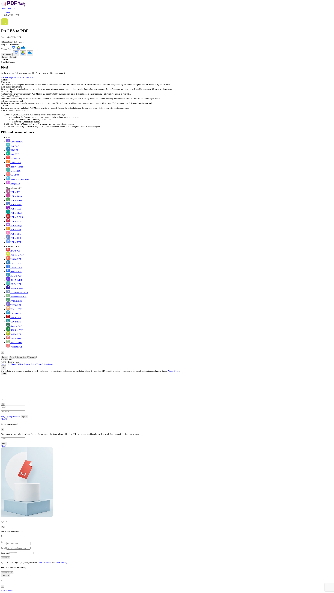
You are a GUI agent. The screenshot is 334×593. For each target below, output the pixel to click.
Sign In (4, 8)
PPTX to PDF (16, 301)
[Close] (3, 404)
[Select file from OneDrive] (23, 49)
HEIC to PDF (16, 343)
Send (12, 357)
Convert (13, 57)
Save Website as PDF (19, 292)
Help (21, 364)
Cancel (4, 57)
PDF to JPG (15, 192)
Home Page (8, 77)
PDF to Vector (16, 196)
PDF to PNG (15, 234)
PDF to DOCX (16, 217)
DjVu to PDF (16, 309)
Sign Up (11, 8)
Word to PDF (16, 272)
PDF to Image (16, 225)
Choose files (6, 54)
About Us (15, 364)
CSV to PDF (15, 322)
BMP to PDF (15, 334)
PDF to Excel (16, 200)
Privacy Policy (30, 364)
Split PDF (14, 146)
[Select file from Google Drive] (18, 49)
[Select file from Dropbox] (14, 49)
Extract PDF (15, 162)
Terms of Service (44, 562)
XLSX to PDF (16, 330)
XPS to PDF (15, 338)
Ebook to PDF (16, 267)
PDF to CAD (16, 209)
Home (8, 13)
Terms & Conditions (44, 364)
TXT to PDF (15, 313)
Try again (31, 357)
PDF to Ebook (16, 213)
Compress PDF (16, 142)
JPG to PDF (15, 251)
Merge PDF (15, 183)
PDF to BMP (15, 230)
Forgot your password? (11, 416)
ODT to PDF (15, 284)
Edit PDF (14, 150)
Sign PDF (14, 154)
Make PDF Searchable (19, 179)
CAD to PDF (16, 263)
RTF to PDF (15, 317)
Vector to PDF (16, 347)
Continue (5, 558)
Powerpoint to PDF (18, 297)
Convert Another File (24, 77)
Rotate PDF (15, 158)
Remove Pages (16, 167)
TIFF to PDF (15, 305)
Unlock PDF (15, 171)
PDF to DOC (16, 221)
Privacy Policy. (61, 562)
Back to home (7, 591)
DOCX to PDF (16, 280)
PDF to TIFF (15, 238)
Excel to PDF (16, 326)
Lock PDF (14, 175)
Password (5, 553)
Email (3, 548)
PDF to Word (16, 204)
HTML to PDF (16, 288)
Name (3, 543)
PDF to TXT (15, 242)
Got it (4, 374)
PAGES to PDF (17, 255)
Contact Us (5, 364)
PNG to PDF (15, 259)
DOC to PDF (16, 276)
